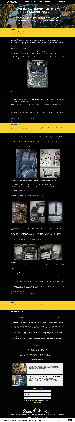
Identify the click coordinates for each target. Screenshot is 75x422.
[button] (32, 1)
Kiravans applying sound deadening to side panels (20, 146)
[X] (65, 1)
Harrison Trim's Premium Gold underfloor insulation (29, 56)
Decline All (65, 420)
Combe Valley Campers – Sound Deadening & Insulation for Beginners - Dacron (26, 239)
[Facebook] (62, 1)
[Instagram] (60, 1)
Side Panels (49, 18)
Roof (55, 18)
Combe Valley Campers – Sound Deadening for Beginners (21, 143)
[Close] (73, 420)
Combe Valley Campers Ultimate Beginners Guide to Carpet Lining (23, 293)
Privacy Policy (43, 420)
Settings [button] (59, 420)
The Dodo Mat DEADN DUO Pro (22, 54)
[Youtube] (64, 1)
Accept (70, 420)
